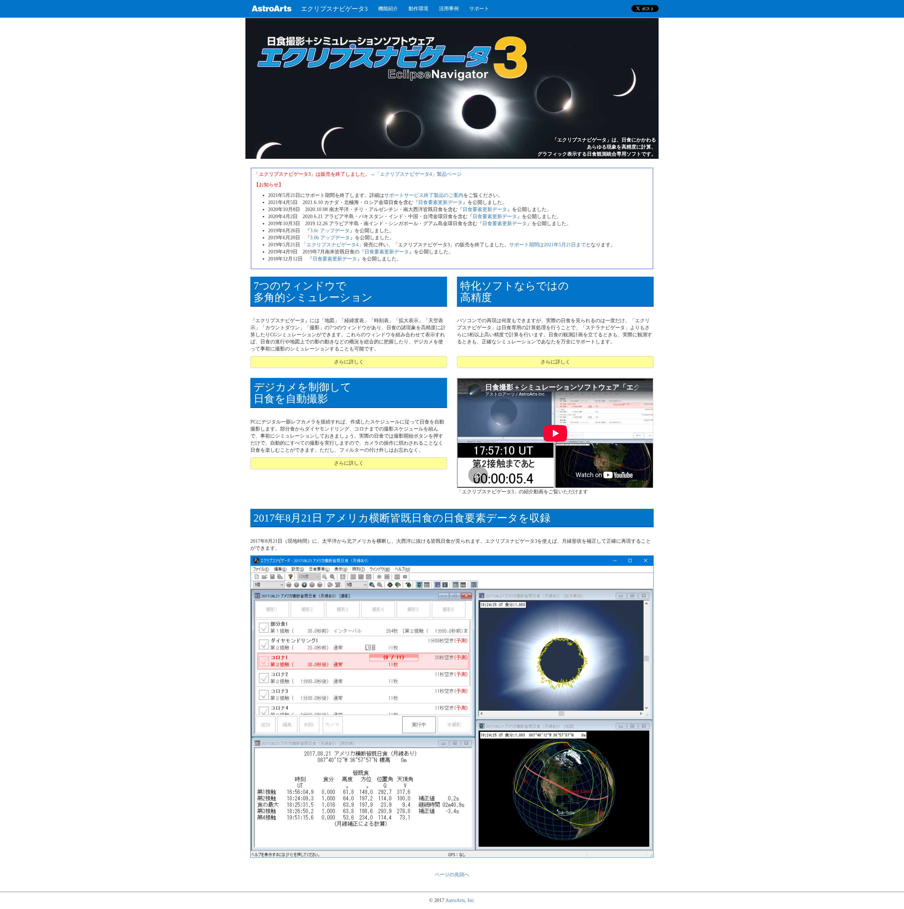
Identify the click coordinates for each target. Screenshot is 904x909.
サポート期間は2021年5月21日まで (547, 244)
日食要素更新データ (440, 202)
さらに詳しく (349, 362)
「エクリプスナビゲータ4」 (332, 244)
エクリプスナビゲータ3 (334, 8)
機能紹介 (388, 8)
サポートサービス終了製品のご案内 (423, 195)
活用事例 (449, 8)
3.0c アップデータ (330, 230)
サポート (479, 8)
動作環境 (418, 8)
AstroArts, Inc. (460, 900)
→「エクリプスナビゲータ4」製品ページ (416, 174)
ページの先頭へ (452, 874)
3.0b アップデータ (330, 237)
